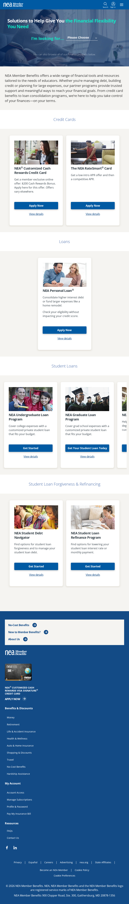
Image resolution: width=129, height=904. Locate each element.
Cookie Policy (82, 870)
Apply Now (36, 205)
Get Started (30, 448)
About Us (14, 639)
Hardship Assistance (18, 773)
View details (36, 214)
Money (10, 717)
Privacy (18, 862)
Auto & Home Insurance (20, 745)
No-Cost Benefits (18, 625)
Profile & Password (17, 806)
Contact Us (13, 837)
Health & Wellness (17, 738)
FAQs (10, 830)
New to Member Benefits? (24, 632)
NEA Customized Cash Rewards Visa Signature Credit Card (22, 690)
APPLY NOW (16, 698)
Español (33, 862)
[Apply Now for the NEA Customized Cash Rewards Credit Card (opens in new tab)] (64, 671)
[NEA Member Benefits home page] (17, 652)
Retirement (13, 724)
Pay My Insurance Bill (19, 813)
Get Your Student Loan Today (87, 448)
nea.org (84, 862)
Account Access (15, 792)
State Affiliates (103, 862)
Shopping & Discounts (19, 752)
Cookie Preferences (64, 875)
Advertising (66, 862)
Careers (48, 862)
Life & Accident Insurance (21, 731)
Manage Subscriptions (19, 799)
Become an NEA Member (54, 870)
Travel (10, 759)
